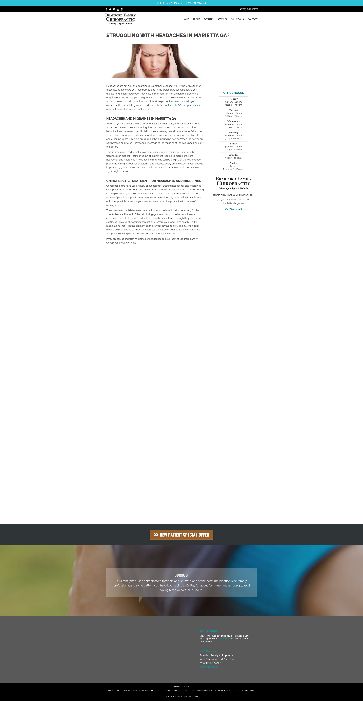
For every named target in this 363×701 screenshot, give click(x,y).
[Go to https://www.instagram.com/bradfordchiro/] (118, 10)
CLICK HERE (225, 638)
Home (186, 19)
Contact (253, 19)
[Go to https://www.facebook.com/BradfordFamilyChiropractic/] (106, 10)
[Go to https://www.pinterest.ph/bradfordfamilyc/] (122, 10)
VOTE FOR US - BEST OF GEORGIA (182, 3)
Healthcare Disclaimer (167, 691)
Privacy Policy (204, 691)
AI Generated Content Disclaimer (181, 696)
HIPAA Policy (188, 691)
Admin (111, 691)
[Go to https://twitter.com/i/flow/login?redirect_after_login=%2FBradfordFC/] (110, 10)
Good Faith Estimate (245, 691)
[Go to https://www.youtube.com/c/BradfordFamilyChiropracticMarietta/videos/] (114, 10)
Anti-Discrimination (143, 691)
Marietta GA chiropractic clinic (184, 105)
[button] (181, 535)
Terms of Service (223, 691)
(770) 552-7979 (249, 9)
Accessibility (123, 691)
